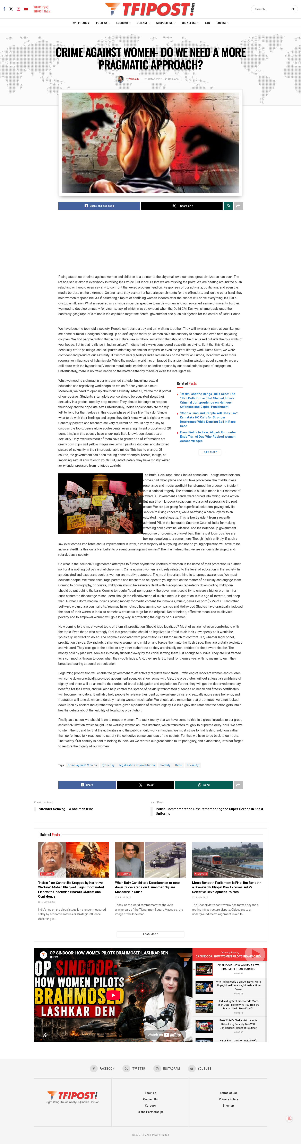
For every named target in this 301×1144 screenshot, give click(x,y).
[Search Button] (294, 9)
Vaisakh (134, 79)
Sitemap (228, 1106)
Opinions (173, 79)
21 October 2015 (154, 79)
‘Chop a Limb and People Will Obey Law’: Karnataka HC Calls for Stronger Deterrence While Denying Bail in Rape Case (209, 419)
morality (165, 765)
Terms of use (228, 1093)
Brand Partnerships (150, 1112)
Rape (178, 765)
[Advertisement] (150, 245)
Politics (102, 22)
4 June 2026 (124, 897)
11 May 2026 (201, 897)
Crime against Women (82, 765)
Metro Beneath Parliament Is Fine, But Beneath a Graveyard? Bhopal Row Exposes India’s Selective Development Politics (226, 887)
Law (207, 22)
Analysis (201, 874)
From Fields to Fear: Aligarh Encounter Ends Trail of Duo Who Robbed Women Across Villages (208, 436)
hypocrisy (108, 765)
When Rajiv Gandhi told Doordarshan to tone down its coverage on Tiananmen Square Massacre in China (147, 887)
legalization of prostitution (137, 765)
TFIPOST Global (42, 11)
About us (150, 1093)
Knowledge (188, 22)
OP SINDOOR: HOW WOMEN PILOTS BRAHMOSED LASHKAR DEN (238, 956)
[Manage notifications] (289, 1118)
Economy (122, 22)
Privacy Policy (228, 1099)
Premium (83, 22)
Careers (150, 1106)
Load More (210, 452)
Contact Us (150, 1099)
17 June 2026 (47, 902)
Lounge (221, 22)
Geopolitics (164, 22)
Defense (142, 22)
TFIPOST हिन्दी (41, 7)
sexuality (193, 765)
